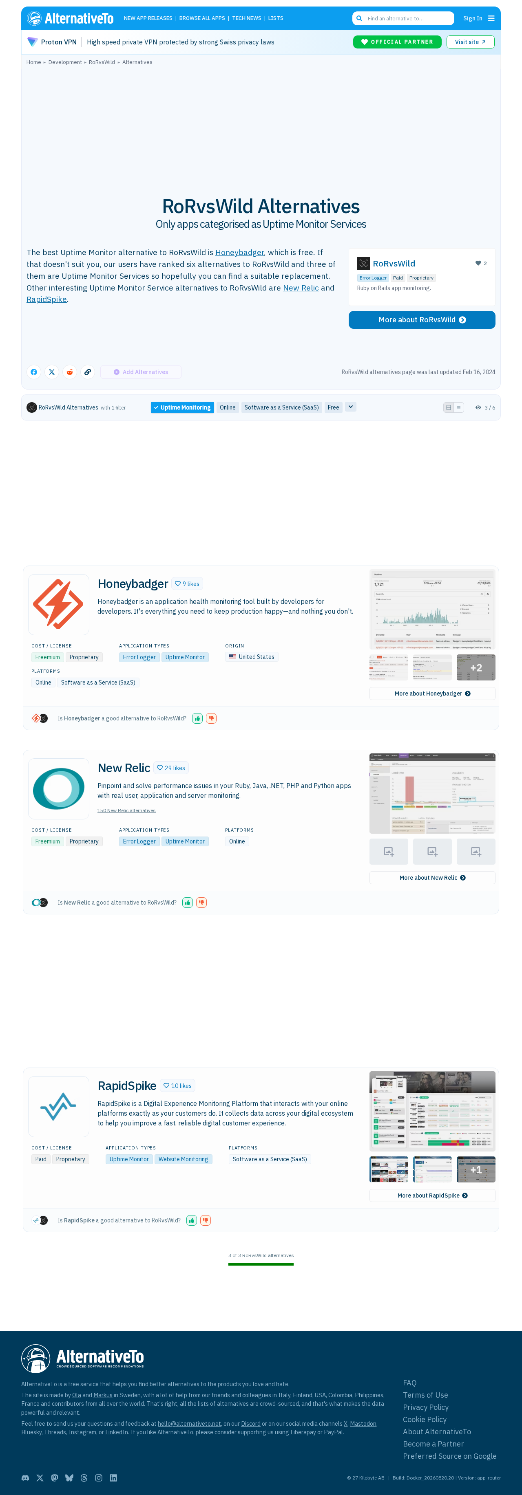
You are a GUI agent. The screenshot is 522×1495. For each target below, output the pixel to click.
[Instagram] (99, 1478)
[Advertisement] (261, 126)
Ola (76, 1395)
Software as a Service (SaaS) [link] (282, 407)
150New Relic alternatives (126, 810)
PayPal (333, 1432)
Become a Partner (433, 1444)
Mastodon (363, 1423)
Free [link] (333, 407)
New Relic (301, 287)
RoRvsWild (394, 263)
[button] (187, 583)
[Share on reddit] (69, 372)
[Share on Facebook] (34, 372)
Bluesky (31, 1432)
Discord (251, 1423)
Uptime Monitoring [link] (186, 407)
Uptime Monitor (185, 657)
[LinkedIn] (113, 1478)
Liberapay (303, 1432)
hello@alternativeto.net (189, 1423)
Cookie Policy (425, 1419)
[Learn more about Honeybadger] (58, 604)
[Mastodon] (55, 1478)
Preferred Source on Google (450, 1456)
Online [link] (228, 407)
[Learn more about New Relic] (58, 788)
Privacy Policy (426, 1407)
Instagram (82, 1432)
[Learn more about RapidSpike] (58, 1106)
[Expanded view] (448, 407)
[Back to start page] (74, 18)
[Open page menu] (491, 18)
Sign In (472, 18)
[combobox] (403, 18)
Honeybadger (239, 252)
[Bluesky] (69, 1478)
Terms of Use (425, 1395)
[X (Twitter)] (40, 1478)
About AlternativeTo (437, 1431)
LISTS (275, 18)
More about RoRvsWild (417, 319)
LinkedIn (116, 1432)
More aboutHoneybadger (428, 693)
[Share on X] (51, 372)
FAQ (410, 1382)
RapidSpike (47, 299)
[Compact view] (459, 407)
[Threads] (84, 1478)
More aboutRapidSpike (429, 1195)
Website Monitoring (183, 1159)
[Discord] (25, 1478)
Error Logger (373, 278)
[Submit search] (359, 18)
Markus (103, 1395)
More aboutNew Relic (429, 877)
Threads (55, 1432)
